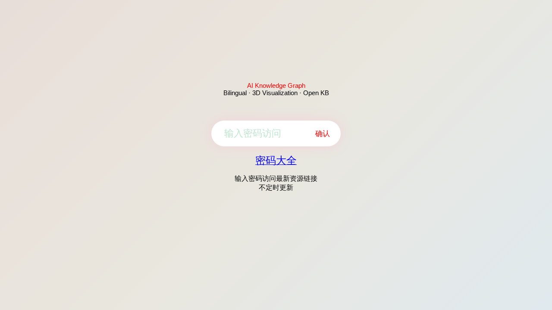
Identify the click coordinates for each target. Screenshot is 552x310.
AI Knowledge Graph (276, 85)
